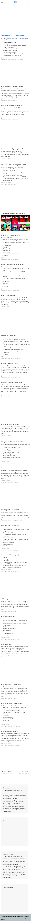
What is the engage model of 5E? (11, 798)
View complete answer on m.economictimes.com (11, 436)
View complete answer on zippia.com (9, 698)
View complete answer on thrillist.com (9, 159)
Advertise (3, 918)
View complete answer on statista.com (9, 119)
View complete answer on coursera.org (9, 308)
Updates (3, 919)
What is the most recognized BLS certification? (14, 808)
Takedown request (6, 57)
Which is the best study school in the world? (13, 806)
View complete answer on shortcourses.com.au (11, 726)
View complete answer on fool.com (8, 184)
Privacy (23, 918)
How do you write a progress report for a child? (14, 800)
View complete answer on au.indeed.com (10, 290)
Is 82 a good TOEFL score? (7, 773)
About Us (12, 918)
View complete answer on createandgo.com (10, 745)
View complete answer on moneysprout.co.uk (11, 377)
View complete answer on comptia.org (9, 656)
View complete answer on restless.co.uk (10, 396)
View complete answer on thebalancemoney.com (12, 59)
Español (27, 1)
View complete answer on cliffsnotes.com (10, 482)
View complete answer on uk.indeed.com (10, 550)
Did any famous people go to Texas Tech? (13, 790)
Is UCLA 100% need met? (23, 773)
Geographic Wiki (16, 38)
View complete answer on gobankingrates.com (11, 520)
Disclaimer (18, 918)
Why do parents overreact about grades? (13, 801)
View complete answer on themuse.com (10, 571)
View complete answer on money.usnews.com (11, 358)
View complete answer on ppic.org (8, 463)
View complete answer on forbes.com (9, 100)
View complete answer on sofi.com (8, 611)
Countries (9, 38)
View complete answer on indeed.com (9, 259)
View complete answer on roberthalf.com (10, 639)
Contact (8, 918)
